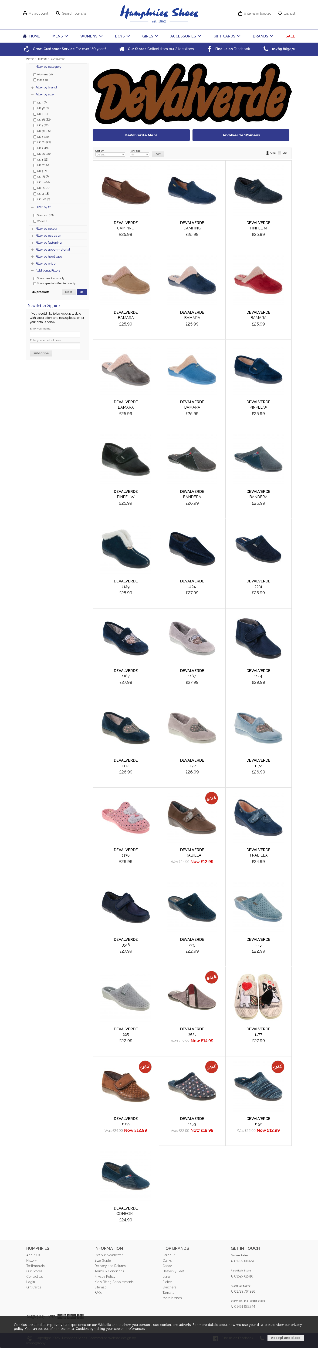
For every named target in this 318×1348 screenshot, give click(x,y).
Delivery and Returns (110, 1266)
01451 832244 (244, 1306)
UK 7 (42, 148)
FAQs (98, 1292)
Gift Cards (33, 1287)
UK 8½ (42, 165)
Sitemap (101, 1287)
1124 (192, 586)
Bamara (126, 318)
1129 (126, 586)
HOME (34, 36)
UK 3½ (42, 108)
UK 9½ (42, 176)
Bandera (192, 497)
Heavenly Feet (173, 1271)
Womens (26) (44, 74)
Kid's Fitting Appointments (114, 1282)
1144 (258, 676)
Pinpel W (258, 407)
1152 (258, 1124)
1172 (125, 765)
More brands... (173, 1298)
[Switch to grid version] (268, 152)
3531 (192, 1034)
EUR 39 (124, 243)
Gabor (167, 1266)
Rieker (167, 1282)
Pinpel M (258, 228)
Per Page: (135, 150)
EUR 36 (105, 325)
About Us (33, 1255)
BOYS (120, 36)
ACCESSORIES (183, 36)
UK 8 (42, 159)
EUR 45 (144, 236)
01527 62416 (243, 1276)
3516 (126, 945)
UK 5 (42, 125)
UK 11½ (43, 199)
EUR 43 (104, 236)
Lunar (166, 1276)
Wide (41, 221)
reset (68, 291)
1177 (258, 1034)
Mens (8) (42, 79)
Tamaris (168, 1292)
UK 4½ (43, 119)
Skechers (169, 1287)
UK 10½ (43, 188)
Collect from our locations (160, 49)
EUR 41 (124, 228)
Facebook (232, 49)
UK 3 (41, 102)
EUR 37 (125, 325)
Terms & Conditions (109, 1271)
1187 (126, 676)
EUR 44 (124, 236)
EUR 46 (104, 243)
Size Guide (103, 1260)
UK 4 (42, 114)
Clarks (167, 1260)
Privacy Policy (105, 1276)
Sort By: (100, 150)
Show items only (50, 278)
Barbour (168, 1255)
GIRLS (147, 36)
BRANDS (260, 36)
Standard (45, 215)
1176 (126, 855)
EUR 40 (104, 228)
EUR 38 (144, 325)
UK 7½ (43, 153)
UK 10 (43, 182)
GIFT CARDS (224, 36)
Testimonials (35, 1266)
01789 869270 (244, 1261)
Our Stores (34, 1271)
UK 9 (41, 171)
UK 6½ (43, 142)
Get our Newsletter (109, 1255)
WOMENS (89, 36)
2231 (258, 586)
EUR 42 (144, 228)
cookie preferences (129, 1329)
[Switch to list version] (280, 152)
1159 (192, 1124)
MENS (57, 36)
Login (30, 1282)
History (31, 1260)
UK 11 (42, 193)
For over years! (69, 49)
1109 (126, 1124)
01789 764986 (244, 1291)
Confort (125, 1213)
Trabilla (192, 855)
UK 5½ (43, 131)
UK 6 (42, 136)
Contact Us (34, 1276)
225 (192, 945)
